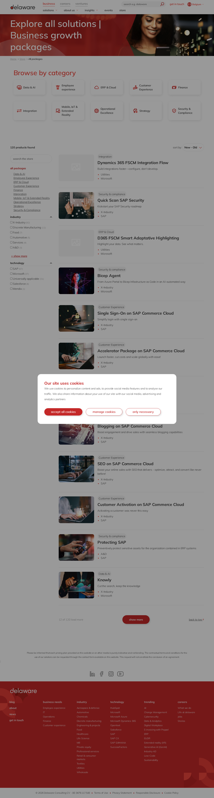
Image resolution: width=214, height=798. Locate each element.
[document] (107, 399)
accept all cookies (63, 412)
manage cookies (104, 412)
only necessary (143, 412)
